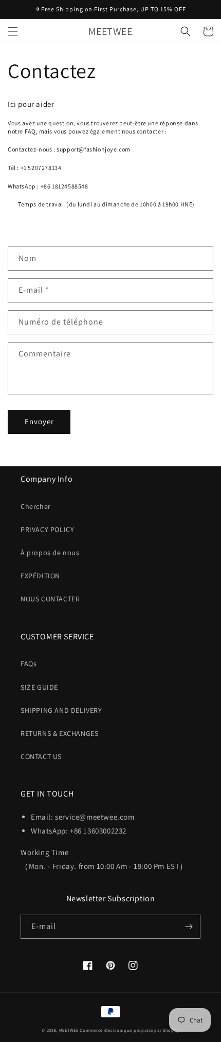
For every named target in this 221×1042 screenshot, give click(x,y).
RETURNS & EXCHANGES (59, 733)
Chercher (36, 506)
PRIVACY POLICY (47, 529)
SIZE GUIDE (39, 687)
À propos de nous (50, 552)
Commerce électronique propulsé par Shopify (129, 1030)
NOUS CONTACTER (50, 598)
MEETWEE (69, 1030)
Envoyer (39, 421)
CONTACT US (41, 756)
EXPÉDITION (40, 575)
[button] (13, 31)
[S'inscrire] (188, 927)
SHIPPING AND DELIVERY (61, 710)
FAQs (28, 663)
